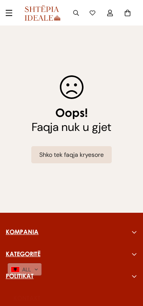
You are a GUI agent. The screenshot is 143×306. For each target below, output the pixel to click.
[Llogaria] (111, 13)
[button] (25, 269)
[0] (128, 13)
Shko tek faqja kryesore (71, 155)
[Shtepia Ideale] (42, 13)
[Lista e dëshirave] (93, 13)
